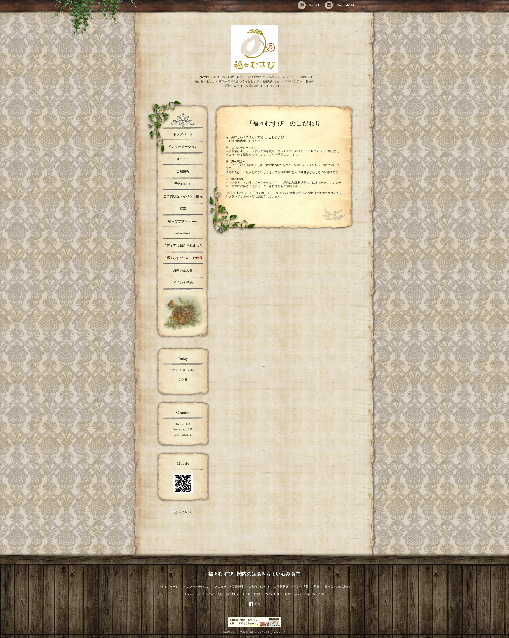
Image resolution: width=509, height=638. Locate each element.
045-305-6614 (344, 5)
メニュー (182, 159)
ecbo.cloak (182, 233)
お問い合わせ (183, 270)
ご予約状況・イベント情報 (183, 196)
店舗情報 (182, 171)
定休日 (183, 379)
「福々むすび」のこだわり (183, 257)
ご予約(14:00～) (183, 183)
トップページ (183, 134)
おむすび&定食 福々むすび (247, 632)
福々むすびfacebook (183, 221)
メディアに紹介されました (183, 245)
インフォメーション (183, 146)
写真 (183, 208)
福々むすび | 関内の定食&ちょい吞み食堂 (254, 573)
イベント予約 (183, 282)
